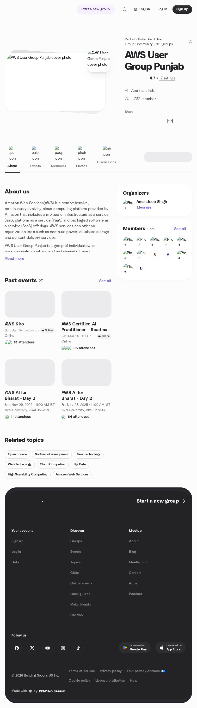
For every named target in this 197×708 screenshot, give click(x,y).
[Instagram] (63, 648)
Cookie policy (80, 680)
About (134, 541)
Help (15, 562)
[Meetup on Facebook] (17, 648)
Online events (81, 583)
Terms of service (82, 671)
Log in (16, 551)
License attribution (110, 680)
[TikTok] (78, 648)
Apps (133, 583)
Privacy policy (111, 671)
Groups (76, 541)
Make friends (80, 604)
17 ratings (167, 78)
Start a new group (158, 501)
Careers (135, 573)
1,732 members (144, 99)
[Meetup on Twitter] (32, 648)
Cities (75, 573)
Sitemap (76, 615)
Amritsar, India (143, 91)
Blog (132, 551)
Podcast (135, 594)
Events (75, 551)
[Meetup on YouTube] (47, 648)
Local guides (80, 594)
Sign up (18, 541)
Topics (75, 562)
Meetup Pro (138, 562)
